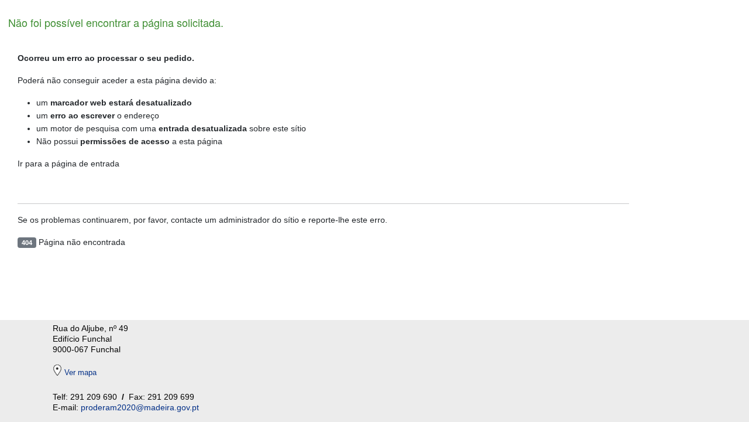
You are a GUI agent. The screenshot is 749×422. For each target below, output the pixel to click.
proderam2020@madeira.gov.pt (140, 407)
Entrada (51, 186)
